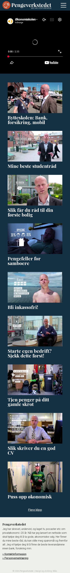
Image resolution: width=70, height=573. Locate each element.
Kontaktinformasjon (15, 554)
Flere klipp (35, 510)
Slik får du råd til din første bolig (30, 212)
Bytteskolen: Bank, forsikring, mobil (27, 119)
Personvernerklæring (16, 558)
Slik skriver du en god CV (31, 450)
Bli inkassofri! (23, 307)
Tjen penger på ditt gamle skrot (28, 401)
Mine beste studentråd (32, 166)
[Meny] (63, 5)
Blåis (55, 571)
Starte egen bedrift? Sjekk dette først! (30, 353)
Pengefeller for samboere (24, 260)
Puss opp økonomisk (30, 496)
